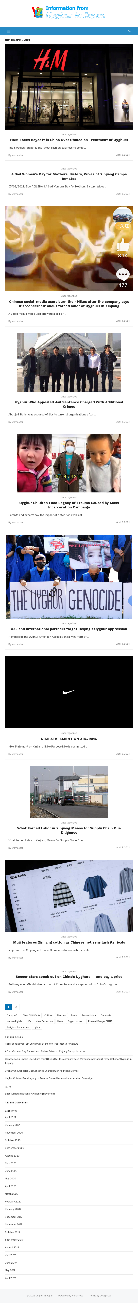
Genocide (106, 1015)
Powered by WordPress (70, 1295)
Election (61, 1015)
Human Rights (14, 1021)
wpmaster (17, 155)
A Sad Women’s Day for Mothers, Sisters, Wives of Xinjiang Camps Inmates (69, 176)
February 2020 (13, 1201)
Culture (48, 1015)
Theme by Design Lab (99, 1295)
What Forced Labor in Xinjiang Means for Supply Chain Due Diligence (69, 830)
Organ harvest (75, 1021)
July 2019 (10, 1255)
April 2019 (10, 1278)
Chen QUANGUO (31, 1015)
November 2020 (14, 1132)
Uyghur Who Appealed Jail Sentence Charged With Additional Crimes (69, 404)
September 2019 (14, 1239)
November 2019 (13, 1224)
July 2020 (10, 1163)
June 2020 (11, 1171)
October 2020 (13, 1140)
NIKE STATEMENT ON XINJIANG (69, 739)
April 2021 (10, 1117)
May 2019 (10, 1270)
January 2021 (12, 1125)
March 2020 (11, 1194)
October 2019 (12, 1232)
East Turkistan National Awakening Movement (30, 1093)
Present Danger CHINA (100, 1021)
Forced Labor (89, 1015)
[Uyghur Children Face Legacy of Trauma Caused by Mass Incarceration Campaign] (69, 463)
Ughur (37, 1027)
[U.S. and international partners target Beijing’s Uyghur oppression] (69, 577)
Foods (74, 1015)
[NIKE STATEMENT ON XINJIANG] (69, 692)
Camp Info (12, 1015)
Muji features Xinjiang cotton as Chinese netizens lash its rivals (69, 942)
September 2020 (14, 1148)
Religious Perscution (18, 1027)
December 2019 (13, 1217)
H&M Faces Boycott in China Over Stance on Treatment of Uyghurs (69, 140)
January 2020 (13, 1209)
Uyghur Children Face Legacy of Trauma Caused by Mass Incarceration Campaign (69, 505)
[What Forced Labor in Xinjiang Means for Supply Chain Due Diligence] (69, 792)
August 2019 (12, 1247)
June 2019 (11, 1262)
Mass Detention (44, 1021)
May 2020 (10, 1178)
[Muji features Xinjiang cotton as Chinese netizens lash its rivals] (69, 896)
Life (29, 1021)
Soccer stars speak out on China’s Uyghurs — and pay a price (69, 976)
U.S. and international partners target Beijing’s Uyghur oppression (69, 629)
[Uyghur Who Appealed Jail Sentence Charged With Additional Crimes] (69, 362)
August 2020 (12, 1155)
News (60, 1021)
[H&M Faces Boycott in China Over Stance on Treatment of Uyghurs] (69, 87)
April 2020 (10, 1186)
